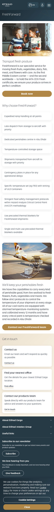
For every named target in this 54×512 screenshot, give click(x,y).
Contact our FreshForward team (27, 327)
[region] (27, 495)
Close (27, 507)
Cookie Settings (27, 499)
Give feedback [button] (13, 473)
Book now (27, 93)
